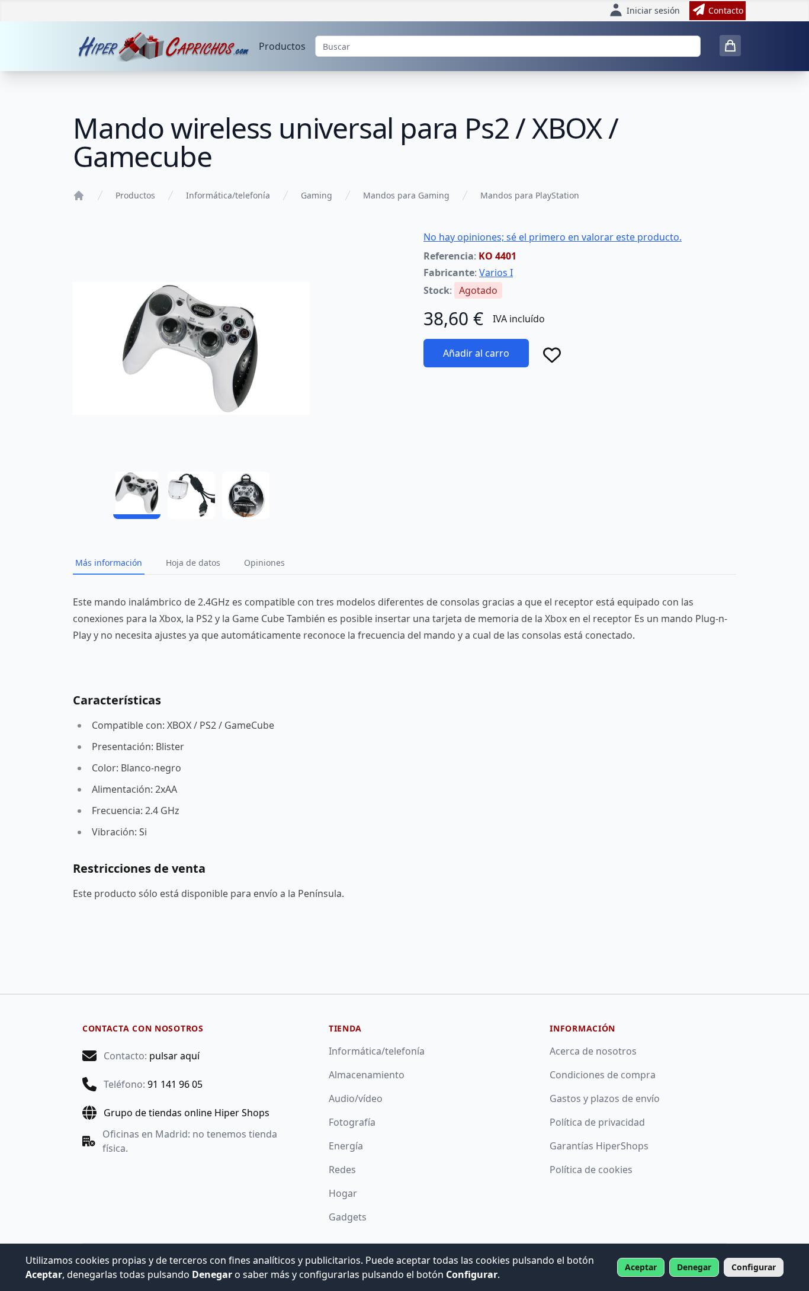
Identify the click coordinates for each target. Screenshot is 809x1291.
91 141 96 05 (175, 1084)
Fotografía (352, 1122)
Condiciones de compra (603, 1074)
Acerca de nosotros (593, 1051)
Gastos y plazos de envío (605, 1098)
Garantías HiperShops (599, 1145)
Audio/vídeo (356, 1098)
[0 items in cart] (730, 45)
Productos (282, 46)
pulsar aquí (174, 1055)
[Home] (79, 195)
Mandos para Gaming (406, 195)
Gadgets (348, 1216)
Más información (108, 562)
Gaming (316, 195)
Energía (346, 1145)
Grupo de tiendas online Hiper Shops (186, 1112)
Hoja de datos (193, 562)
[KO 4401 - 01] (136, 495)
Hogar (343, 1193)
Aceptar (641, 1267)
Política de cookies (591, 1169)
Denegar (694, 1267)
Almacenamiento (366, 1074)
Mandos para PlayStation (529, 195)
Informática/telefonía (228, 195)
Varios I (496, 272)
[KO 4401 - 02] (191, 495)
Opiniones (264, 562)
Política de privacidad (597, 1122)
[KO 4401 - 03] (245, 495)
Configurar (753, 1267)
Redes (342, 1169)
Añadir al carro (476, 353)
